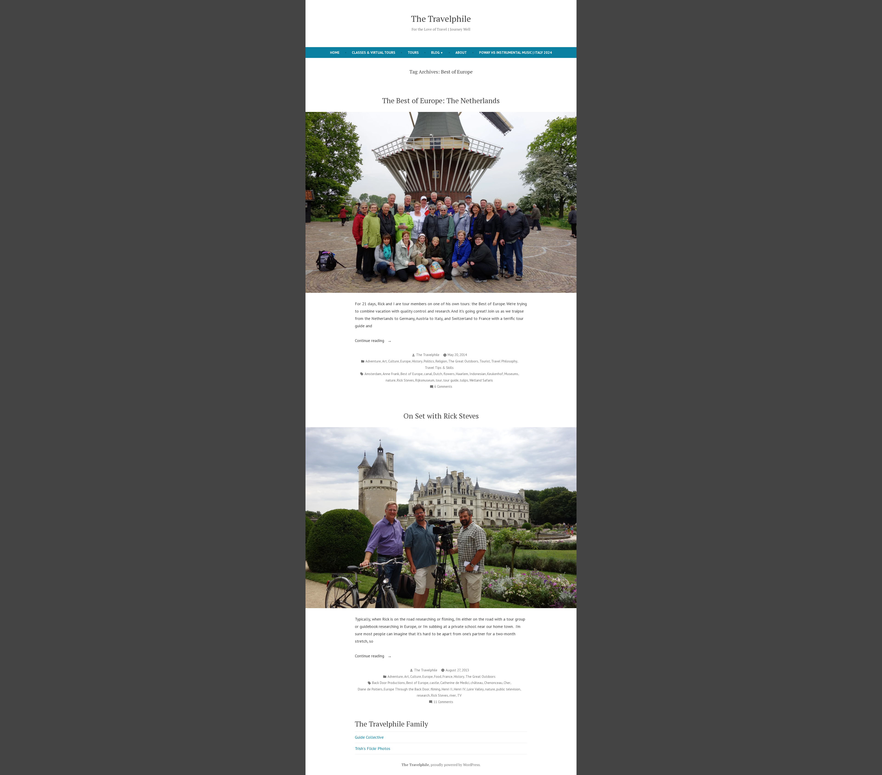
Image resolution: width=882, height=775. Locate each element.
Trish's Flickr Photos (372, 748)
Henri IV (460, 689)
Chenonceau (493, 683)
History (417, 361)
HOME (334, 52)
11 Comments (443, 702)
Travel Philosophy (504, 361)
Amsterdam (373, 374)
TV (459, 695)
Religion (441, 361)
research (423, 695)
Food (437, 676)
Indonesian (477, 374)
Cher (507, 683)
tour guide (450, 380)
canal (428, 374)
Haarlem (462, 374)
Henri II (447, 689)
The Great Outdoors (463, 361)
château (477, 683)
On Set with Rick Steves (441, 416)
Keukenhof (495, 374)
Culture (393, 361)
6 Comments (443, 387)
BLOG (435, 52)
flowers (449, 374)
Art (384, 361)
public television (508, 689)
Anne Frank (391, 374)
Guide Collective (369, 737)
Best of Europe (412, 374)
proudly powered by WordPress (455, 764)
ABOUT (461, 52)
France (447, 676)
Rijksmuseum (424, 380)
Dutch (437, 374)
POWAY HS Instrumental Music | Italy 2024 (515, 52)
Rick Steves (405, 380)
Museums (511, 374)
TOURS (413, 52)
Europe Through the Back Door (406, 689)
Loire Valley (475, 689)
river (452, 695)
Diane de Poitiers (370, 689)
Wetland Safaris (481, 380)
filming (435, 689)
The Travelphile (441, 18)
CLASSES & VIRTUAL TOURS (373, 52)
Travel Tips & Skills (439, 367)
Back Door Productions (388, 683)
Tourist (485, 361)
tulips (464, 380)
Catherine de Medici (454, 683)
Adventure (373, 361)
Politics (429, 361)
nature (391, 380)
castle (434, 683)
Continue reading (381, 341)
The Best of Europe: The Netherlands (441, 100)
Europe (405, 361)
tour (439, 380)
